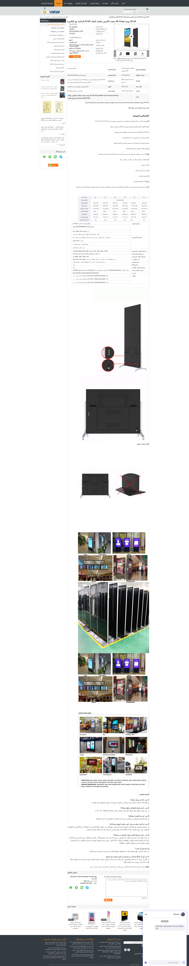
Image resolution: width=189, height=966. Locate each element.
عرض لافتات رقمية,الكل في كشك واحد (113, 867)
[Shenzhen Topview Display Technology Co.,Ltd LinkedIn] (125, 950)
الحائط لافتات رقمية (58, 39)
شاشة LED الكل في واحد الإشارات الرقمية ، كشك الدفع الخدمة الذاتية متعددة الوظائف (108, 925)
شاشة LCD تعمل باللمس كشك (55, 42)
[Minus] (146, 914)
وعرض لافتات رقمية (95, 867)
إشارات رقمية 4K (45, 80)
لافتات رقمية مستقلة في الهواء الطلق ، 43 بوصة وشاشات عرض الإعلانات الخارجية (81, 943)
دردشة (77, 56)
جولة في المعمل (81, 3)
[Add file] (183, 962)
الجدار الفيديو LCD (59, 49)
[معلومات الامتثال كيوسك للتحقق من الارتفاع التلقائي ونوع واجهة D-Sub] (62, 88)
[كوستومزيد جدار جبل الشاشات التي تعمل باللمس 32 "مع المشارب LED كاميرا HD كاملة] (91, 918)
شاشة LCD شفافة (59, 46)
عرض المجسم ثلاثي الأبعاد (57, 64)
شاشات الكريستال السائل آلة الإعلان (134, 867)
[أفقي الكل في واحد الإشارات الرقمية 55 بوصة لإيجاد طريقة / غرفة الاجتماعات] (75, 915)
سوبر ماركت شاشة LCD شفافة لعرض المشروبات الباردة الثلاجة (110, 956)
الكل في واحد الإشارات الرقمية (59, 17)
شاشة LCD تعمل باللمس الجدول (55, 57)
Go (147, 12)
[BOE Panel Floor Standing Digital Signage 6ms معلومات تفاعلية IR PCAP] (62, 95)
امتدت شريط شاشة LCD (57, 60)
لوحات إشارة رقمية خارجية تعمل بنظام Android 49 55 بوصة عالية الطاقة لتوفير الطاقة (82, 956)
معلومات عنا (68, 3)
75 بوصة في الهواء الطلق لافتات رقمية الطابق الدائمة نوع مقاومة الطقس (82, 951)
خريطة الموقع (139, 953)
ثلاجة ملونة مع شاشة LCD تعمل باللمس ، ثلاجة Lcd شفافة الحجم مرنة (110, 947)
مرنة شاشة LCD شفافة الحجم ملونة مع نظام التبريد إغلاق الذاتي (110, 943)
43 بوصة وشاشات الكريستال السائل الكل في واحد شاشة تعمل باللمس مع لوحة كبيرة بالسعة (54, 957)
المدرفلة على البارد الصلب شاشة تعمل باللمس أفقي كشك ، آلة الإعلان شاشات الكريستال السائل (124, 926)
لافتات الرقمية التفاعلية (57, 53)
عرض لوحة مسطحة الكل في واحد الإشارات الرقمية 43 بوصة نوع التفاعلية (55, 948)
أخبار (123, 3)
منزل (41, 17)
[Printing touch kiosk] (131, 36)
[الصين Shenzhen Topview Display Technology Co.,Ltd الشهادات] (47, 107)
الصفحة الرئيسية (47, 3)
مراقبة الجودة (94, 3)
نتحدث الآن (114, 3)
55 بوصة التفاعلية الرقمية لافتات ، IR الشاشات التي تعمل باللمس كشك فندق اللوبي (141, 925)
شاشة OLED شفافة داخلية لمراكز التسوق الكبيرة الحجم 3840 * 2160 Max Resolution (109, 951)
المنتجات (46, 17)
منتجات (58, 3)
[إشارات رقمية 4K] (62, 81)
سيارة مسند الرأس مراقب (57, 71)
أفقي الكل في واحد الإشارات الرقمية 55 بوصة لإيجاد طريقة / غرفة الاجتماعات (75, 925)
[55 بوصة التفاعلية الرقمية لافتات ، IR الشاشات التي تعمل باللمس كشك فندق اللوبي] (141, 915)
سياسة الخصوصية (134, 964)
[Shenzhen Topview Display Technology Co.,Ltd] (50, 11)
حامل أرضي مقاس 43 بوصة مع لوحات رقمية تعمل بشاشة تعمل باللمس (56, 952)
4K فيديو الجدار (60, 67)
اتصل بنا (105, 3)
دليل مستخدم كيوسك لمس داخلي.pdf (139, 108)
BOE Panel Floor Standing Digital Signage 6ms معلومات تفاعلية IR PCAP (49, 95)
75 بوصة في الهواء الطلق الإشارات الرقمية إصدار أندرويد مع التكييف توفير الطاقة (81, 947)
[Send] (146, 962)
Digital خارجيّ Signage (57, 31)
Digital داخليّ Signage (57, 28)
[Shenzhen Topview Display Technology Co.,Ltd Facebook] (128, 950)
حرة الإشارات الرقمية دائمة (56, 35)
